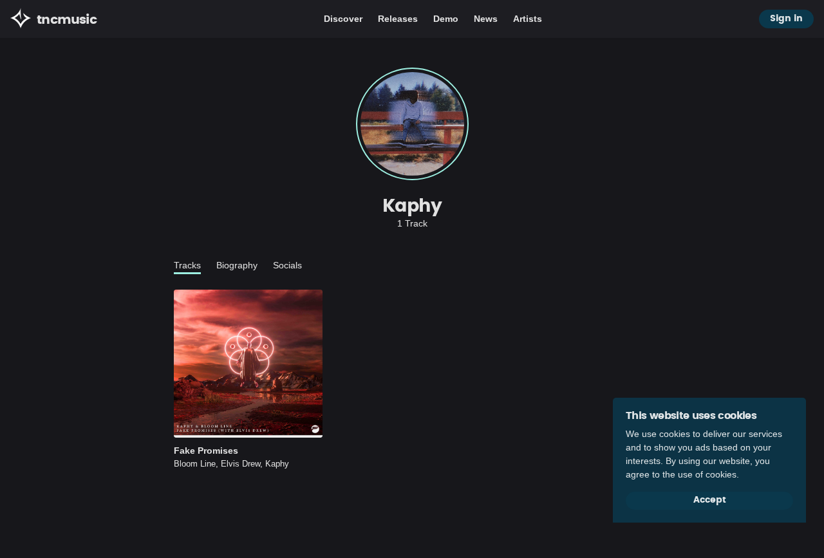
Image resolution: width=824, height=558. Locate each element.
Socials (287, 265)
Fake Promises (206, 450)
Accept (709, 500)
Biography (237, 265)
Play (248, 364)
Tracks (187, 265)
